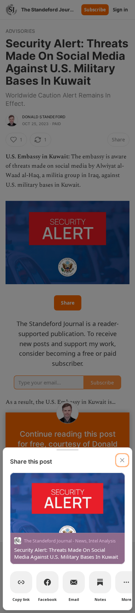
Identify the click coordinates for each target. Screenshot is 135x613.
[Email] (74, 582)
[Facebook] (47, 582)
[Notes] (100, 582)
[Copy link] (21, 582)
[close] (122, 460)
